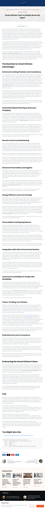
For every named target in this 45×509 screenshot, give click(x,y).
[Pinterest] (13, 455)
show (26, 26)
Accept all (40, 506)
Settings (32, 506)
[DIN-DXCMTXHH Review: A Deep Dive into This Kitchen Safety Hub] (27, 475)
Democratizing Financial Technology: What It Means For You (38, 481)
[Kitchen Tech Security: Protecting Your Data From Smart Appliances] (17, 475)
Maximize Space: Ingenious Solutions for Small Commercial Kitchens (18, 435)
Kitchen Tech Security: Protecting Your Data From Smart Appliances (17, 482)
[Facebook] (4, 455)
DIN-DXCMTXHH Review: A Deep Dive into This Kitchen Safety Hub (27, 482)
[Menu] (42, 3)
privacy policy (9, 506)
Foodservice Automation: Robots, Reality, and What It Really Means (6, 482)
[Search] (2, 3)
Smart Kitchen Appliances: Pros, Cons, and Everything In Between (13, 497)
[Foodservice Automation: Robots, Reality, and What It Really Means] (6, 475)
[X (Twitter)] (8, 455)
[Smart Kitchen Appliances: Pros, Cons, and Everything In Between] (4, 497)
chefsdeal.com (29, 316)
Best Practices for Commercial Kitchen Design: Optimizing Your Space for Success (34, 497)
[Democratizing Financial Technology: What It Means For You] (38, 475)
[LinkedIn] (17, 455)
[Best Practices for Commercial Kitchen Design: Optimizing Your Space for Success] (25, 497)
